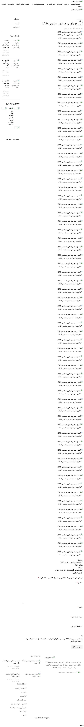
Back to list (78, 565)
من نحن (23, 692)
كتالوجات (75, 16)
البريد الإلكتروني (76, 617)
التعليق (79, 582)
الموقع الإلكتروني (76, 626)
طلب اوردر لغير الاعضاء (18, 708)
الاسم (80, 607)
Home (80, 16)
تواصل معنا (22, 711)
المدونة (17, 23)
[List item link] (63, 673)
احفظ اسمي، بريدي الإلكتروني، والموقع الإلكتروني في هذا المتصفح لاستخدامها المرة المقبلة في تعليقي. (54, 640)
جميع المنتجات (21, 700)
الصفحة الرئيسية (20, 688)
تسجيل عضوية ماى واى (18, 704)
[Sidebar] (81, 721)
